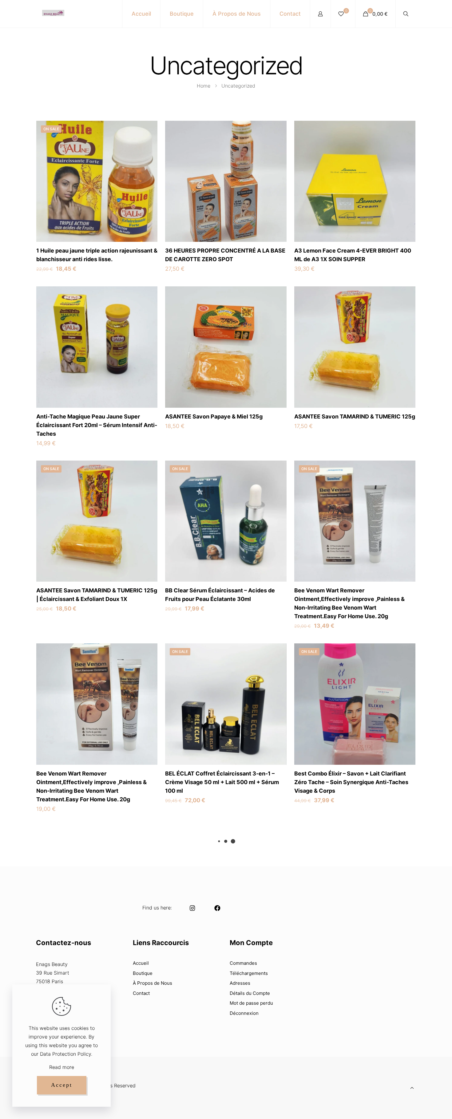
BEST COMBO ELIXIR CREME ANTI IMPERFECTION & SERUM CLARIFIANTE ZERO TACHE (218, 964)
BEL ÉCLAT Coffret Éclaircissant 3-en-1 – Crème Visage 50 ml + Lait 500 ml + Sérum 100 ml (222, 782)
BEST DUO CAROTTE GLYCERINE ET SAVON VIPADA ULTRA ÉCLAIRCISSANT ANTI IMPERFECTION (352, 964)
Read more (61, 1067)
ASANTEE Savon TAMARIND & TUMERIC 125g (354, 416)
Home (203, 86)
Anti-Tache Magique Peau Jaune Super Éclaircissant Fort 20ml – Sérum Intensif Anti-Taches (96, 425)
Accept (61, 1085)
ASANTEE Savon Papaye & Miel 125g (214, 416)
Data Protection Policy (65, 1054)
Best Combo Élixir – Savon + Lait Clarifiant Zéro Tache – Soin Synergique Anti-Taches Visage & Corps (351, 782)
